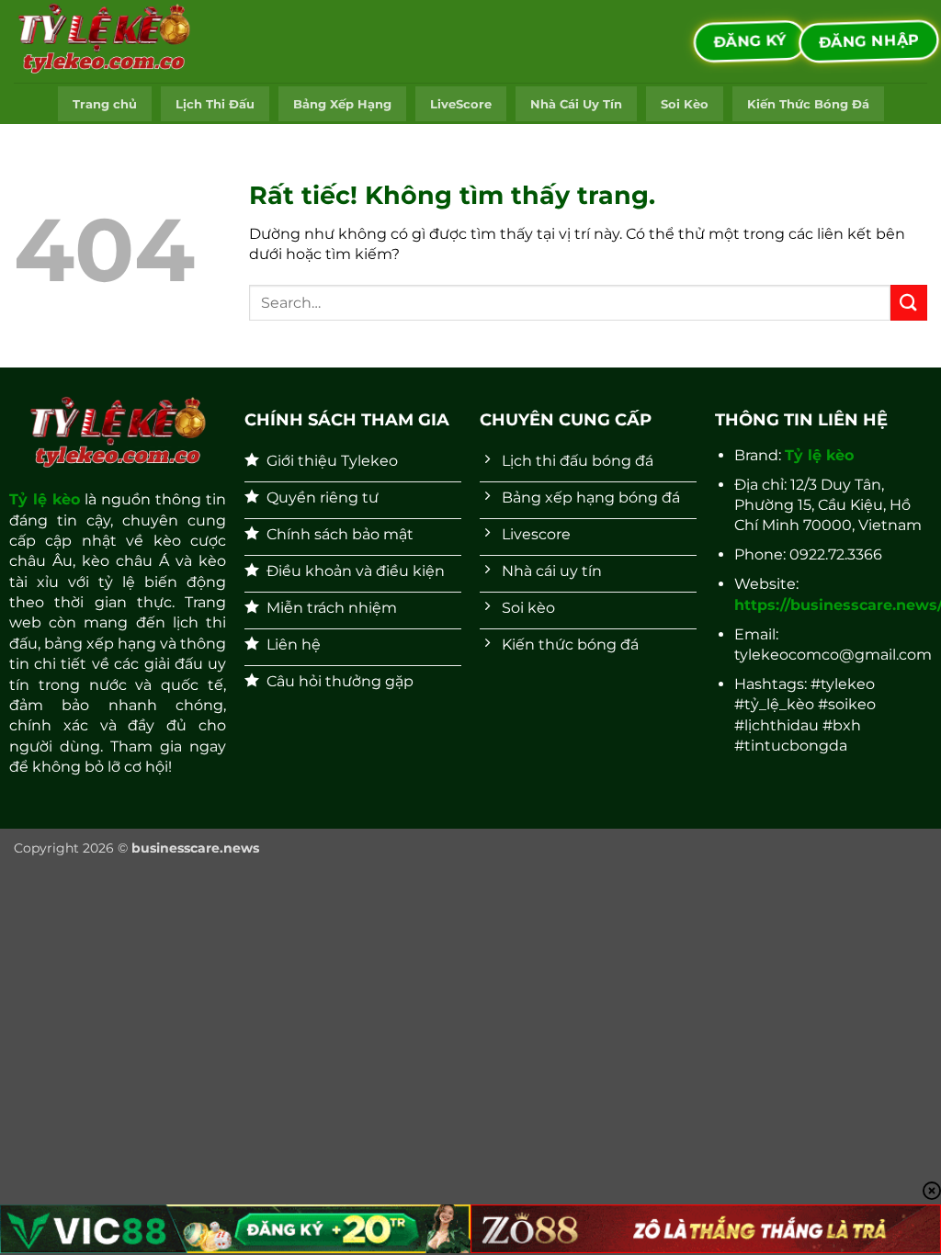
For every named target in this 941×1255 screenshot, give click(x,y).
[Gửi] (908, 303)
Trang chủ (105, 104)
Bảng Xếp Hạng (342, 104)
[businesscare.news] (106, 41)
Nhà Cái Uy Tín (576, 104)
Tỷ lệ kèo (44, 499)
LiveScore (461, 104)
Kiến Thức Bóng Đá (808, 104)
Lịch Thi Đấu (215, 104)
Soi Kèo (685, 104)
